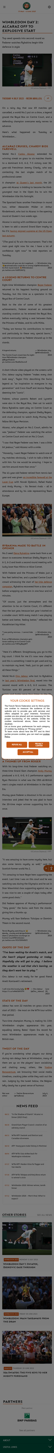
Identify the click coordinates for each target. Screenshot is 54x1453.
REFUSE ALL (17, 745)
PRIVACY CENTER (39, 745)
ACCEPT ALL (28, 752)
